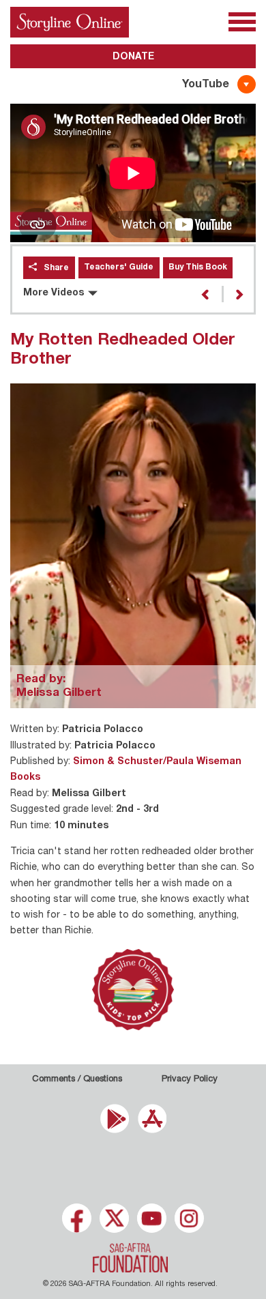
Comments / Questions (77, 1079)
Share (56, 268)
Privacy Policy (190, 1079)
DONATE (133, 57)
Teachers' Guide (118, 267)
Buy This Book (197, 267)
